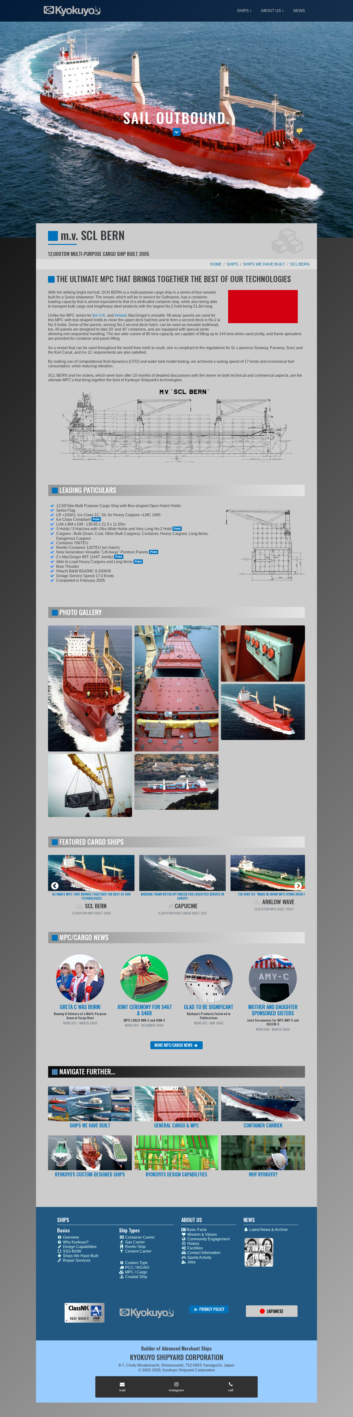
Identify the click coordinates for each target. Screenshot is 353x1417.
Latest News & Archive (268, 1230)
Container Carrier (139, 1237)
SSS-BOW (71, 1251)
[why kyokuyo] (263, 1152)
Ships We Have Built (80, 1256)
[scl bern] (274, 873)
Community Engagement (208, 1239)
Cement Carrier (137, 1251)
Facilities (194, 1248)
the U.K (98, 315)
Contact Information (203, 1253)
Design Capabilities (79, 1247)
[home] (146, 1313)
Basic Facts (196, 1230)
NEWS (299, 11)
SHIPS (243, 11)
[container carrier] (263, 1103)
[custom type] (90, 1152)
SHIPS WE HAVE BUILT (264, 264)
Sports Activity (198, 1257)
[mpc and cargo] (177, 1103)
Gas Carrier (134, 1242)
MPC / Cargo (135, 1272)
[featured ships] (90, 1103)
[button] (177, 132)
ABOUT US (271, 11)
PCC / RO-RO (136, 1268)
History (192, 1243)
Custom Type (136, 1263)
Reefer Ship (135, 1247)
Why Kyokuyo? (75, 1242)
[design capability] (177, 1152)
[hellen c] (182, 873)
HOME (216, 264)
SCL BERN (300, 264)
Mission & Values (201, 1234)
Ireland (120, 315)
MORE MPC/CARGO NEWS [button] (174, 1045)
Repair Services (76, 1260)
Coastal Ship (135, 1277)
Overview (70, 1237)
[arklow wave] (91, 873)
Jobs (190, 1262)
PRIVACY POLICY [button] (211, 1309)
